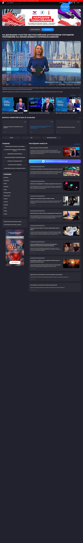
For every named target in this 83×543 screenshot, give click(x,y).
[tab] (35, 29)
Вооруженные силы (51, 137)
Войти (78, 2)
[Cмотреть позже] (26, 113)
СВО (31, 137)
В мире (11, 137)
